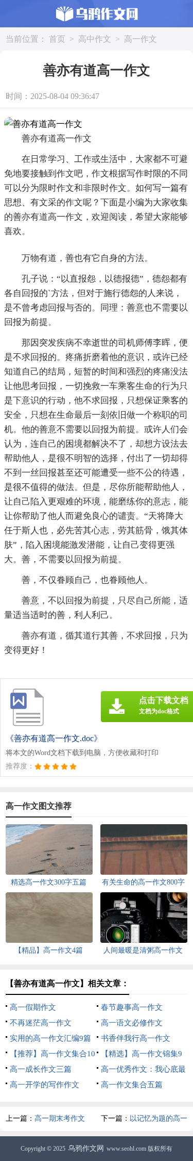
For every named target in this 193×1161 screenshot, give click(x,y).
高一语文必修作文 (132, 1023)
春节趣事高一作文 (132, 1007)
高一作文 (140, 39)
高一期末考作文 (59, 1118)
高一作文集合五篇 (132, 1085)
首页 (57, 39)
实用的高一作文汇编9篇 (50, 1038)
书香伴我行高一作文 (135, 1038)
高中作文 (94, 39)
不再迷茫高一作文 (41, 1023)
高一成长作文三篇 (41, 1069)
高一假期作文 (33, 1007)
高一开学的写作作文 (44, 1085)
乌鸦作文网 (86, 1148)
